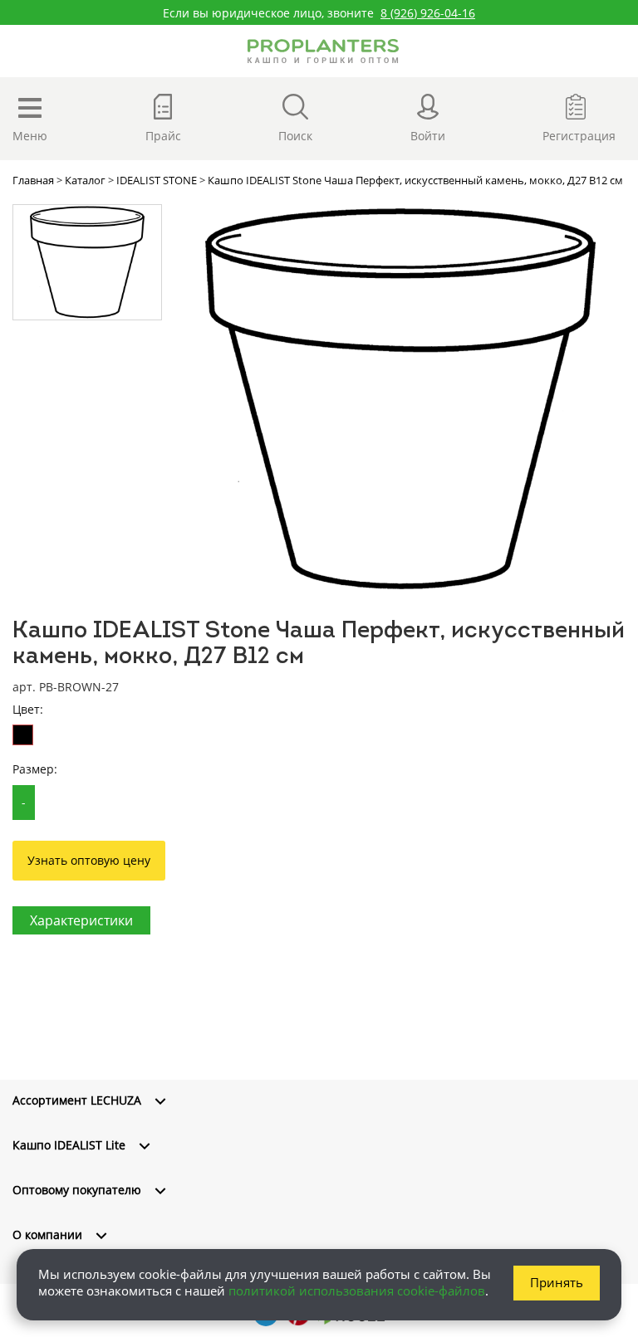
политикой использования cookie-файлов (356, 1290)
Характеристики (81, 920)
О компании (47, 1234)
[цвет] (22, 735)
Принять (556, 1282)
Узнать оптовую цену (88, 860)
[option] (400, 399)
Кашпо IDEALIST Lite (68, 1145)
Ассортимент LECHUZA (76, 1100)
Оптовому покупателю (76, 1190)
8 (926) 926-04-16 (427, 13)
